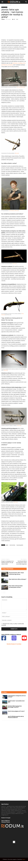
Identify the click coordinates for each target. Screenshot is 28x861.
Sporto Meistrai (5, 820)
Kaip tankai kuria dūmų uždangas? (17, 579)
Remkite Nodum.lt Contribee (14, 644)
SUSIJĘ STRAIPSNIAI (7, 569)
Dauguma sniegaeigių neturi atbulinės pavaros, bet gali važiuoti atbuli (7, 563)
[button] (2, 2)
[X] (5, 552)
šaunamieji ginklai (20, 545)
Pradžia (2, 5)
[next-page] (4, 592)
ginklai (7, 545)
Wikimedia (17, 153)
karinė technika (12, 545)
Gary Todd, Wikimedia (21, 87)
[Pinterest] (9, 552)
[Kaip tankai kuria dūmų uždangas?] (4, 580)
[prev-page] (2, 592)
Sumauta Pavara (5, 822)
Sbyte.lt (23, 859)
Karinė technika (8, 5)
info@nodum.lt (4, 815)
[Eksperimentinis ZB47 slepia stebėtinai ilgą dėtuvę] (4, 574)
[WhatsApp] (12, 552)
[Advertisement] (14, 29)
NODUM (2, 19)
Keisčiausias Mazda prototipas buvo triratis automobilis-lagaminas (21, 563)
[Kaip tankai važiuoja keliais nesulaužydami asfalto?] (4, 587)
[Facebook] (2, 552)
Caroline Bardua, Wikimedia (14, 210)
